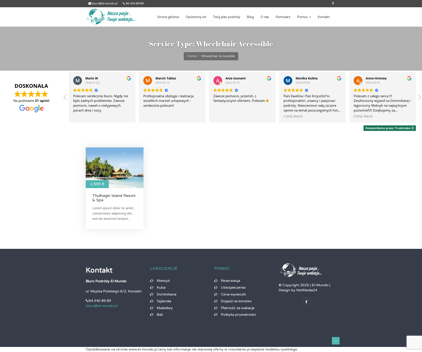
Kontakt (324, 17)
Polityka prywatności (238, 314)
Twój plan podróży (226, 17)
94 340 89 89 (134, 3)
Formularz (283, 17)
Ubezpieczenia (233, 287)
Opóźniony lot (196, 17)
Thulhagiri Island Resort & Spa (114, 197)
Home (191, 56)
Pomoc (303, 17)
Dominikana (166, 294)
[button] (419, 98)
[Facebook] (332, 3)
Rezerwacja (230, 281)
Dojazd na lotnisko (236, 301)
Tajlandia (164, 301)
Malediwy (165, 308)
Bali (160, 314)
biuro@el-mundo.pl (104, 3)
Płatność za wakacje (238, 308)
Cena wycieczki (233, 294)
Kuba (161, 287)
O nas (264, 17)
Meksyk (163, 281)
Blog (250, 17)
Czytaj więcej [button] (293, 116)
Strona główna (168, 17)
